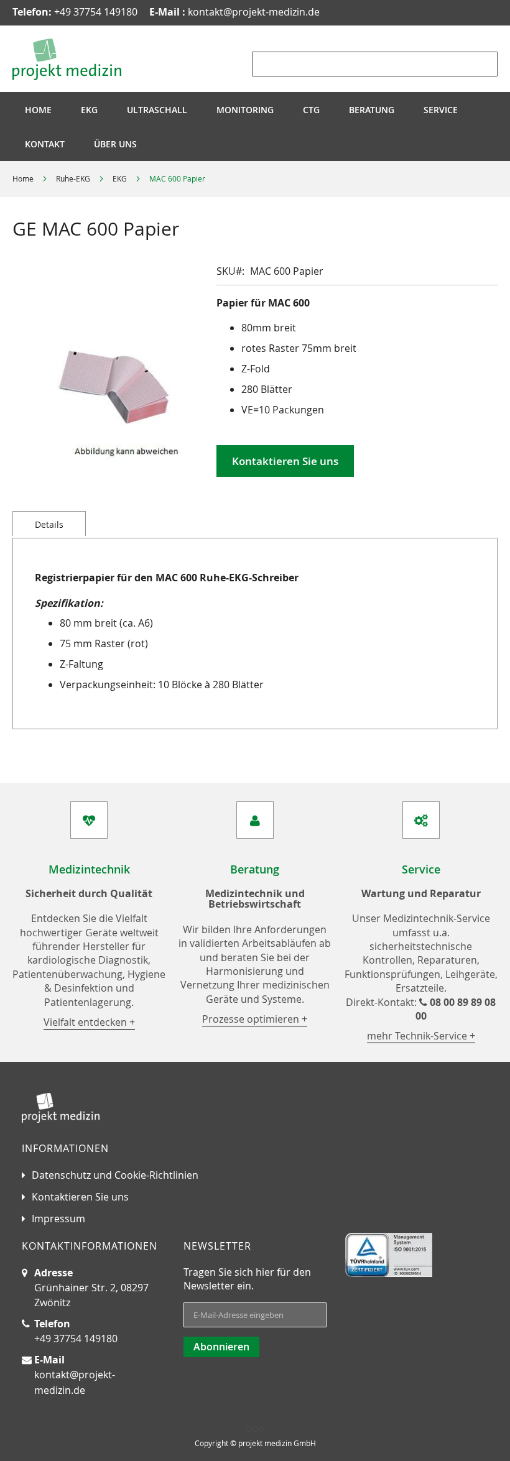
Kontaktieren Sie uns (80, 1197)
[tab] (49, 523)
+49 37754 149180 (74, 11)
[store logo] (66, 59)
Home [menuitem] (38, 110)
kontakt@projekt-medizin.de (234, 11)
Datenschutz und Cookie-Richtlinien (115, 1175)
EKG (120, 178)
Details (49, 524)
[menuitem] (89, 110)
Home (23, 178)
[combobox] (375, 64)
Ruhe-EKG (73, 178)
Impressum (58, 1218)
